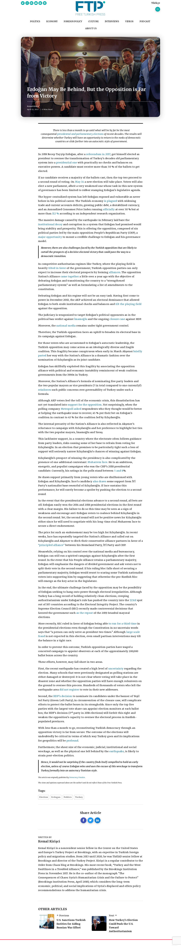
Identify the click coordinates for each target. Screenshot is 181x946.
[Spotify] (40, 3)
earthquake (116, 751)
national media (66, 325)
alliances (114, 272)
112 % (55, 213)
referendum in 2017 (98, 154)
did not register (69, 689)
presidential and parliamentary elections (80, 134)
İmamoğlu (80, 319)
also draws (99, 481)
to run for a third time (123, 623)
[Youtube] (36, 3)
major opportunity (50, 236)
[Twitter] (23, 3)
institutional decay (50, 224)
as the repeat (84, 612)
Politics (68, 797)
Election (43, 797)
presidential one (66, 162)
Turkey (79, 797)
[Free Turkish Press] (90, 8)
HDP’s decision (62, 696)
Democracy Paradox (77, 777)
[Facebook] (31, 3)
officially (109, 209)
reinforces (44, 389)
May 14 (79, 181)
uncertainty (115, 668)
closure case (117, 319)
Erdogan (55, 797)
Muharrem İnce (97, 462)
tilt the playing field (128, 304)
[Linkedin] (45, 3)
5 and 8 (118, 470)
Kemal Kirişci (33, 106)
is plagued (110, 200)
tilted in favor (57, 268)
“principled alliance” (51, 545)
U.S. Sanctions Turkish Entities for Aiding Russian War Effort (71, 924)
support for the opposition (85, 404)
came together (70, 276)
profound (72, 740)
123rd (133, 600)
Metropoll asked (71, 408)
